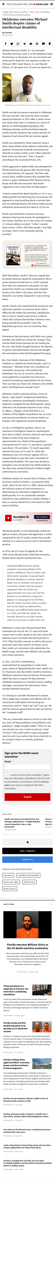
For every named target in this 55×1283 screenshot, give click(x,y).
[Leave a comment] (43, 43)
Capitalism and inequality (28, 875)
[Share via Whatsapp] (18, 43)
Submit (27, 797)
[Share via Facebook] (5, 43)
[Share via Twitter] (12, 43)
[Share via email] (31, 43)
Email (7, 762)
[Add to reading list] (49, 43)
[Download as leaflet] (37, 43)
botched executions (29, 125)
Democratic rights (11, 882)
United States (29, 882)
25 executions (25, 665)
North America (10, 889)
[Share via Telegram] (24, 43)
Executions (8, 875)
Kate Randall (7, 33)
